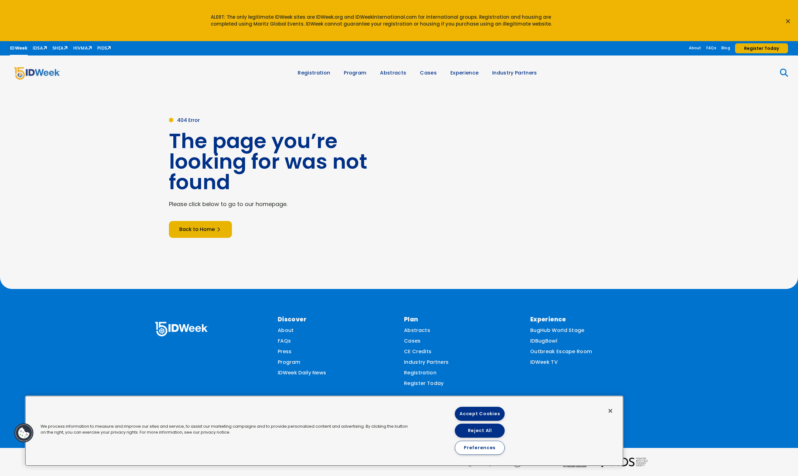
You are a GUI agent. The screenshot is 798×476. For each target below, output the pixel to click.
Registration (314, 72)
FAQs (711, 47)
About (695, 47)
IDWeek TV (544, 362)
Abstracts (393, 72)
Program (355, 72)
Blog (725, 47)
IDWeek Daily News (302, 372)
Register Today (424, 383)
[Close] (610, 411)
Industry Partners (514, 72)
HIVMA (80, 48)
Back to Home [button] (197, 229)
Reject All (480, 430)
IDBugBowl (543, 340)
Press (285, 351)
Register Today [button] (761, 48)
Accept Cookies (479, 414)
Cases (428, 72)
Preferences (480, 448)
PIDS (102, 48)
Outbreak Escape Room (561, 351)
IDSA (38, 48)
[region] (324, 431)
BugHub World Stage (557, 330)
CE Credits (417, 351)
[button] (780, 72)
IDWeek (19, 48)
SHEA (58, 48)
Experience (464, 72)
